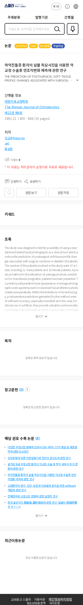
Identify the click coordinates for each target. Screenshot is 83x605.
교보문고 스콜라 (21, 599)
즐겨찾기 (71, 34)
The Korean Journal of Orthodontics (32, 107)
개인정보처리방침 (60, 599)
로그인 (56, 6)
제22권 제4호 (14, 112)
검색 (56, 32)
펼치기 (39, 316)
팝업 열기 (27, 389)
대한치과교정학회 (16, 101)
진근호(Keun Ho (15, 138)
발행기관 (41, 17)
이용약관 (39, 599)
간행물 (69, 17)
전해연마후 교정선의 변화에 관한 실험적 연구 (33, 496)
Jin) (7, 143)
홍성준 (9, 149)
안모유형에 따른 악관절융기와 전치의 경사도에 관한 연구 (39, 458)
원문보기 (31, 192)
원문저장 (63, 192)
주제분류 (14, 17)
